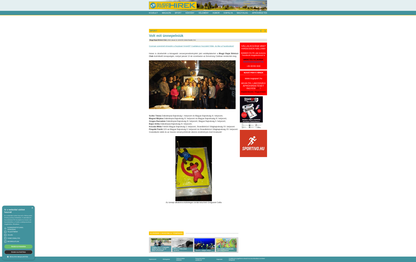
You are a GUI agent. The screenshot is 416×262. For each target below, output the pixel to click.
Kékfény (190, 13)
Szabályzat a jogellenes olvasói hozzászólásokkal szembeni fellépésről (247, 259)
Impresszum (152, 259)
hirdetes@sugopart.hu (253, 62)
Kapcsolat (219, 259)
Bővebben (16, 224)
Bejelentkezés (247, 92)
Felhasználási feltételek (180, 259)
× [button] (32, 208)
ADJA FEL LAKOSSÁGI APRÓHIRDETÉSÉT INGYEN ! (253, 86)
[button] (18, 257)
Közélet (153, 13)
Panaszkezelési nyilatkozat (200, 259)
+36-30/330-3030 (253, 66)
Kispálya (228, 13)
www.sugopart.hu (253, 78)
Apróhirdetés (259, 13)
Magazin (166, 13)
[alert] (18, 233)
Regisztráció (260, 92)
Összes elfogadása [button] (18, 246)
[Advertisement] (207, 22)
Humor (216, 13)
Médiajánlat (166, 259)
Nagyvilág (242, 13)
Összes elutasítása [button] (18, 252)
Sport (178, 13)
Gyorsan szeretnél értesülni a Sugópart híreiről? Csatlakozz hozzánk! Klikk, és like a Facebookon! (191, 46)
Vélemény (203, 13)
